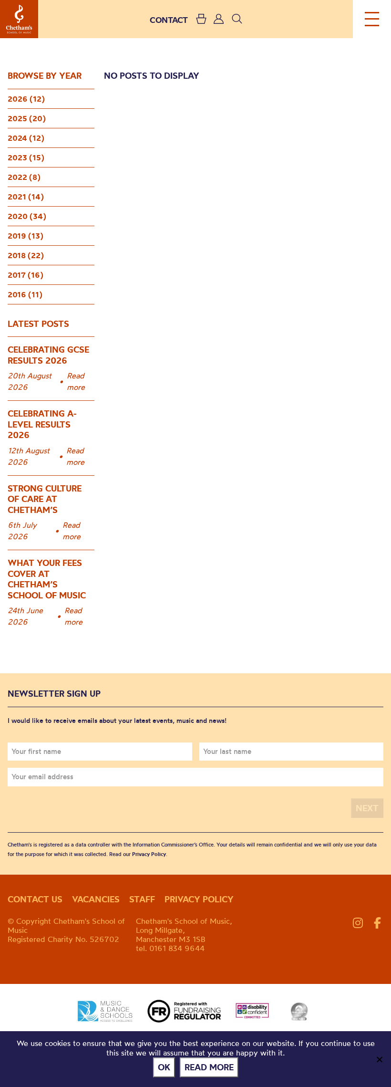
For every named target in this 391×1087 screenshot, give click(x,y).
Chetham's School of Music (19, 19)
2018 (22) (26, 255)
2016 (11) (25, 294)
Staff (142, 899)
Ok (164, 1067)
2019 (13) (25, 235)
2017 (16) (25, 275)
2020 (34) (27, 216)
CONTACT (169, 20)
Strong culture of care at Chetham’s (45, 499)
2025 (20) (27, 118)
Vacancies (96, 899)
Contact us (35, 899)
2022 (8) (24, 177)
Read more (76, 381)
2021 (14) (26, 196)
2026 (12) (26, 99)
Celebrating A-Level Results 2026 (42, 424)
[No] (379, 1059)
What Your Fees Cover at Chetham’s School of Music (47, 579)
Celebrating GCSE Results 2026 (48, 355)
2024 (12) (26, 138)
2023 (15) (26, 157)
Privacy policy (199, 899)
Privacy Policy (149, 854)
